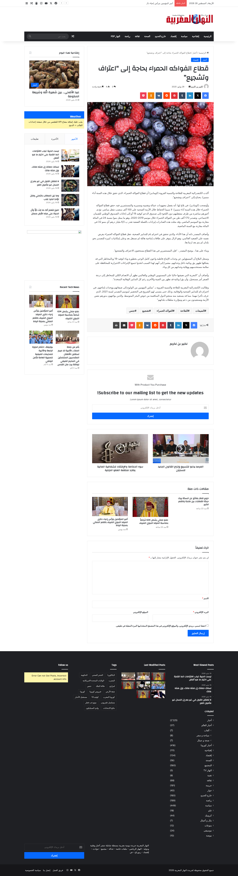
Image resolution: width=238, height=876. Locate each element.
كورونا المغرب (109, 697)
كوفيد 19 (95, 697)
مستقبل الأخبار (81, 697)
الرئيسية (207, 36)
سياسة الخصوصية (33, 870)
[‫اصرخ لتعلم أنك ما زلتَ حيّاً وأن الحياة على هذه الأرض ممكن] (70, 214)
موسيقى (208, 830)
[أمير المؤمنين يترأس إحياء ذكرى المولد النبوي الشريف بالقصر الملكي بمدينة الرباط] (110, 506)
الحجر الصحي (97, 675)
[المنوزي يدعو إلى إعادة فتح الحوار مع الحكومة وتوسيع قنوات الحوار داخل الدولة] (158, 694)
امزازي (112, 686)
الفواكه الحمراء (165, 310)
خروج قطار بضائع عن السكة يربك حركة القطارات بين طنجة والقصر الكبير (193, 501)
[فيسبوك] (205, 95)
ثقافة (137, 36)
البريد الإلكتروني (201, 612)
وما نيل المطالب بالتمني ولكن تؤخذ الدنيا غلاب (44, 197)
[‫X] (197, 95)
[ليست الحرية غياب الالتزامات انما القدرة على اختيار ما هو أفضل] (70, 155)
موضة (209, 835)
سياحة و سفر (203, 735)
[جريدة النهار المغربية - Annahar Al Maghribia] (189, 19)
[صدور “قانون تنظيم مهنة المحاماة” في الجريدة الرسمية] (143, 685)
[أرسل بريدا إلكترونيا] (190, 86)
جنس (132, 310)
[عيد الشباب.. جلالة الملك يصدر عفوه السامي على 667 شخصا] (128, 685)
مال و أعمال (206, 820)
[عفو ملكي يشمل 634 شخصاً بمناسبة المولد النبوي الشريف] (150, 507)
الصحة (147, 36)
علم (210, 810)
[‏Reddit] (166, 95)
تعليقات (35, 138)
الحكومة (84, 675)
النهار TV (208, 770)
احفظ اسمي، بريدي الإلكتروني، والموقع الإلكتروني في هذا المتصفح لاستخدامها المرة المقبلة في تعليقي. (161, 625)
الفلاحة (184, 310)
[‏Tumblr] (182, 95)
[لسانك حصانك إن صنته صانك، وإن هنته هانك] (70, 171)
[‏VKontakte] (159, 95)
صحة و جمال (203, 740)
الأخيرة (54, 138)
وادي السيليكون (92, 708)
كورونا (82, 691)
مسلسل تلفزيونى (108, 702)
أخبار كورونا (206, 745)
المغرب (112, 680)
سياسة (184, 36)
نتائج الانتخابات (109, 708)
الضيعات (199, 310)
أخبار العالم (206, 725)
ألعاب (206, 730)
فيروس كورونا (95, 691)
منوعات (208, 825)
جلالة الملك (100, 686)
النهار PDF (115, 36)
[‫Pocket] (143, 95)
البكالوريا (111, 675)
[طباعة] (116, 325)
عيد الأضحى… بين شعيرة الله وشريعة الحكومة (55, 94)
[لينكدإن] (190, 95)
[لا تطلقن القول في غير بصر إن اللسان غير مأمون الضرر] (70, 186)
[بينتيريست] (174, 95)
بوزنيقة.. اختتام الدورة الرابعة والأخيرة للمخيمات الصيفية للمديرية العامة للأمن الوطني (42, 354)
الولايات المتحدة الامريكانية (93, 680)
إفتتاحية (195, 36)
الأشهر (74, 138)
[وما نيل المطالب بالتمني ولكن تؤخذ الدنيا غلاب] (70, 200)
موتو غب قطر (90, 702)
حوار (209, 790)
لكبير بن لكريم (197, 86)
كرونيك (208, 815)
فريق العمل (58, 870)
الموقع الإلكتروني (140, 612)
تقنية (209, 775)
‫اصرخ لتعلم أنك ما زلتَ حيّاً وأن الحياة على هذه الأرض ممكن (45, 212)
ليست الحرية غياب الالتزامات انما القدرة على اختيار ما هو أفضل (45, 154)
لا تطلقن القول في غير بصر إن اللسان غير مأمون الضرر (44, 183)
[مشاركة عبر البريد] (124, 325)
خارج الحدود (160, 36)
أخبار (195, 52)
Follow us (63, 665)
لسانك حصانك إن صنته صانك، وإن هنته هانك (45, 169)
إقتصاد (173, 36)
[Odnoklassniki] (151, 95)
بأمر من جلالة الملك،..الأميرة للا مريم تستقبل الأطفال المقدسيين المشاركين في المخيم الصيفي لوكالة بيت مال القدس (68, 356)
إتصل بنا (46, 870)
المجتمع (208, 765)
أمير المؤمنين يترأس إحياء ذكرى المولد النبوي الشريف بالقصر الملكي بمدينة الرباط (136, 3)
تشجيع (145, 310)
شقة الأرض (110, 691)
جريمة (209, 785)
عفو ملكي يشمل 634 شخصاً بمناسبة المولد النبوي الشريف (153, 521)
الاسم (205, 598)
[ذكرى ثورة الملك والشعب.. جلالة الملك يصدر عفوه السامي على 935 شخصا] (143, 694)
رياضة (127, 36)
